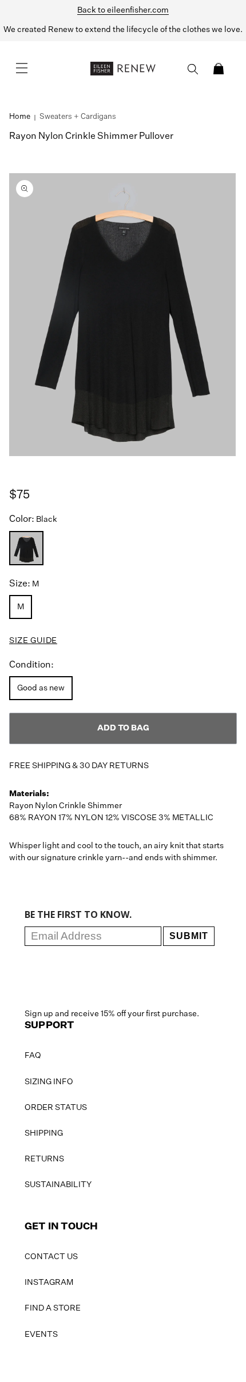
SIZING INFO (49, 1082)
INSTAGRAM (49, 1283)
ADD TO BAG (123, 728)
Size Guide (33, 641)
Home (19, 117)
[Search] (192, 69)
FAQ (33, 1056)
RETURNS (44, 1159)
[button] (218, 68)
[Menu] (21, 68)
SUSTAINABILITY (58, 1185)
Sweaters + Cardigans (77, 117)
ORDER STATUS (56, 1108)
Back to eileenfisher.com (123, 10)
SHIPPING (44, 1133)
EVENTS (41, 1335)
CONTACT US (51, 1257)
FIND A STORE (53, 1308)
